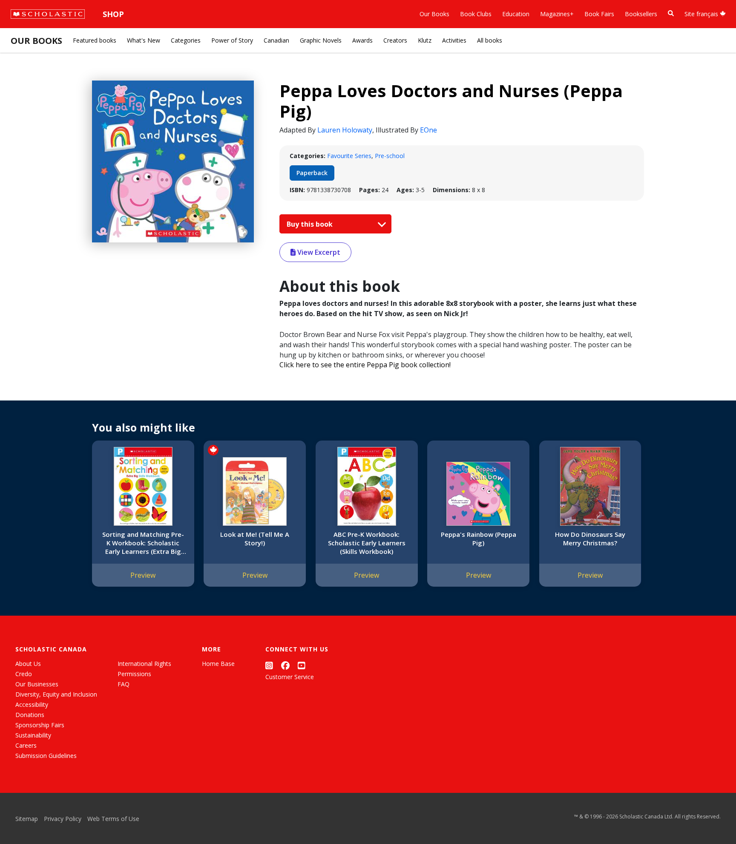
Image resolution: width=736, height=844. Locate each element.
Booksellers (641, 14)
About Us (28, 664)
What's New (143, 40)
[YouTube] (301, 665)
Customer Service (289, 677)
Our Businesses (36, 684)
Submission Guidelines (46, 756)
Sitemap (26, 819)
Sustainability (33, 735)
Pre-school (390, 156)
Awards (362, 40)
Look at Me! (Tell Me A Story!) (254, 538)
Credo (23, 674)
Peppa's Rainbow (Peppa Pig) (478, 538)
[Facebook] (285, 665)
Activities (454, 40)
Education (515, 14)
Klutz (424, 40)
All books (489, 40)
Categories (186, 40)
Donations (29, 715)
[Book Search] (671, 13)
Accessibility (31, 704)
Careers (26, 745)
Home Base (218, 664)
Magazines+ (557, 14)
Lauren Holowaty (344, 130)
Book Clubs (476, 14)
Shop (113, 14)
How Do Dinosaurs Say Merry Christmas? (590, 538)
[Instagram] (269, 665)
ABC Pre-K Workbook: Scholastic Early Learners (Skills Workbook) (366, 543)
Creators (395, 40)
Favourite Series (349, 156)
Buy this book (310, 224)
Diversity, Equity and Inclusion (56, 694)
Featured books (94, 40)
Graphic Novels (321, 40)
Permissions (134, 674)
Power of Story (232, 40)
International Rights (144, 664)
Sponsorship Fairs (39, 725)
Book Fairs (599, 14)
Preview (142, 575)
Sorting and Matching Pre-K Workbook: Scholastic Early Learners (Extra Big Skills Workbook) (143, 543)
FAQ (123, 684)
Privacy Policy (62, 819)
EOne (428, 130)
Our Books (434, 14)
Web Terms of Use (113, 819)
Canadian (276, 40)
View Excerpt (318, 252)
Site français (702, 14)
